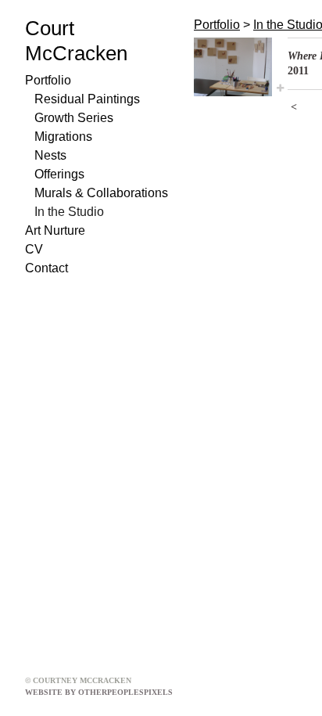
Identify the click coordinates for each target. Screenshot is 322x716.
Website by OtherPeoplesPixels (99, 692)
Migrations (63, 136)
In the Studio (69, 211)
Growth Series (73, 117)
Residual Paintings (87, 99)
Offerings (59, 174)
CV (34, 249)
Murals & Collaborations (101, 193)
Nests (50, 155)
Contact (46, 268)
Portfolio (48, 80)
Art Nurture (55, 230)
